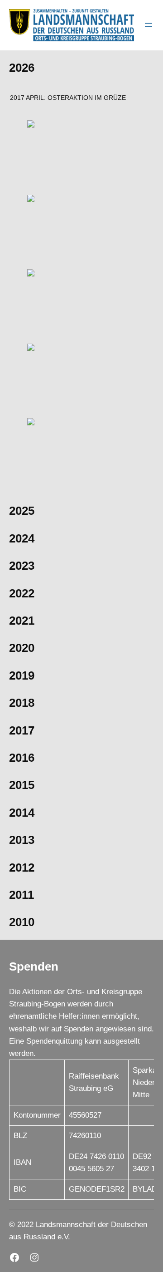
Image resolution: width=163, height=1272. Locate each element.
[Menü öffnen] (148, 25)
